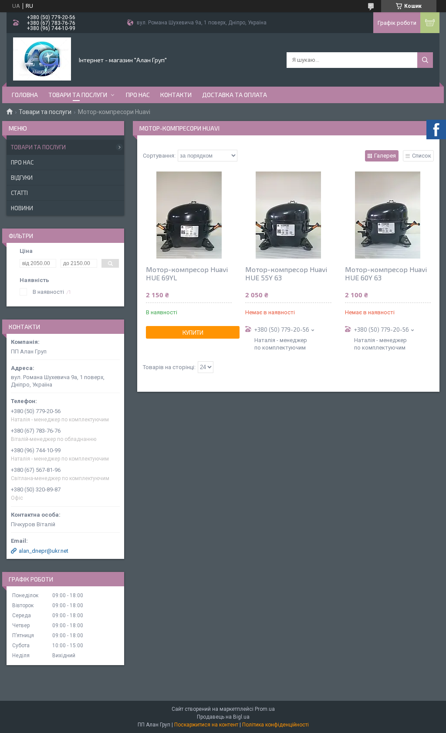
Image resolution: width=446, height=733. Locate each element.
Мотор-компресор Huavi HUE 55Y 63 (286, 273)
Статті (19, 192)
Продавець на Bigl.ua (223, 717)
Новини (22, 208)
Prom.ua (265, 709)
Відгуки (22, 177)
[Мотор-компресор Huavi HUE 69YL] (189, 215)
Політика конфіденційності (275, 725)
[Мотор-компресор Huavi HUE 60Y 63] (388, 215)
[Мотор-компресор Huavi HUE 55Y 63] (288, 215)
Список (421, 155)
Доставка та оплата (234, 94)
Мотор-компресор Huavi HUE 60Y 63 (386, 273)
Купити (192, 332)
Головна (25, 94)
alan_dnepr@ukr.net (43, 551)
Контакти (176, 94)
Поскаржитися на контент (206, 725)
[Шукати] (425, 60)
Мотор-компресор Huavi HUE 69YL (187, 273)
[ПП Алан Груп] (42, 59)
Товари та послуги (77, 94)
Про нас (138, 94)
